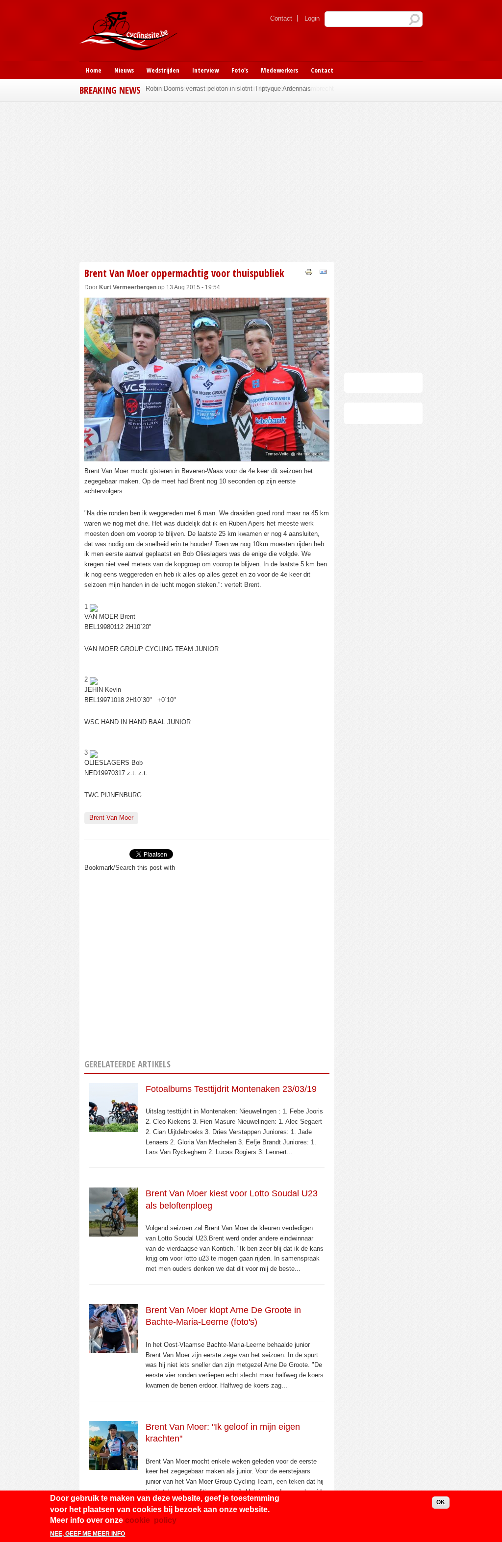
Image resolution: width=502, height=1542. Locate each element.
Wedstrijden (163, 70)
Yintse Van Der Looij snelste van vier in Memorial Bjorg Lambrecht (240, 88)
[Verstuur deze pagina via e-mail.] (323, 271)
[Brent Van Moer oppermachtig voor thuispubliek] (206, 455)
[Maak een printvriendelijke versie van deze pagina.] (309, 271)
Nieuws (124, 70)
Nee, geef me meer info (87, 1533)
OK (440, 1502)
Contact (281, 18)
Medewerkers (279, 70)
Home (93, 70)
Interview (205, 70)
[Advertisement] (251, 180)
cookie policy (150, 1520)
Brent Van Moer (111, 817)
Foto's (239, 70)
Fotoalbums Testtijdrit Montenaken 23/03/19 (231, 1089)
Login (312, 18)
